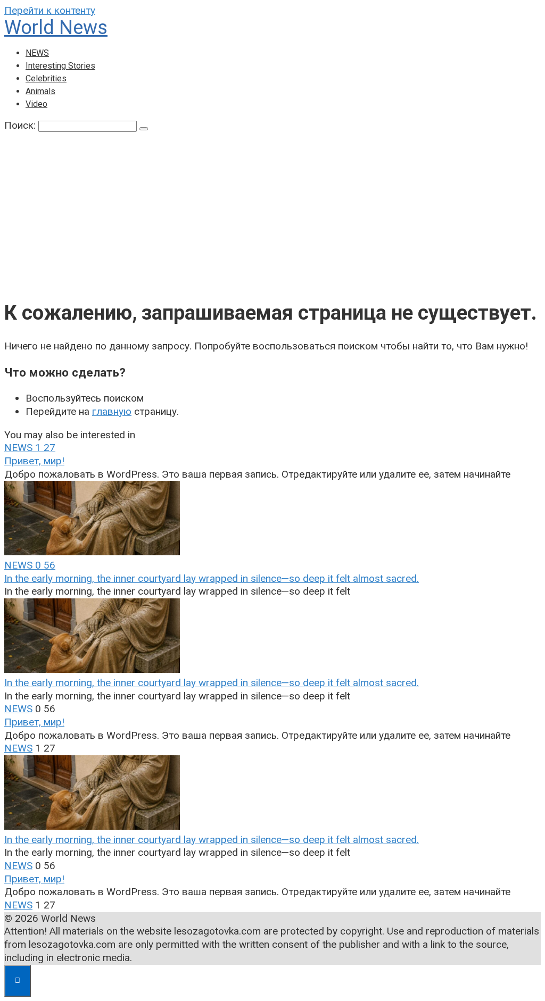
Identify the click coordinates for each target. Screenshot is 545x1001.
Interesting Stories (60, 66)
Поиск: (21, 125)
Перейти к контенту (49, 10)
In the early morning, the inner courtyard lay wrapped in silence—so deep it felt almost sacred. (211, 578)
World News (56, 27)
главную (111, 411)
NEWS (37, 53)
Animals (40, 91)
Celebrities (46, 78)
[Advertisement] (272, 212)
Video (36, 104)
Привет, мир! (34, 461)
